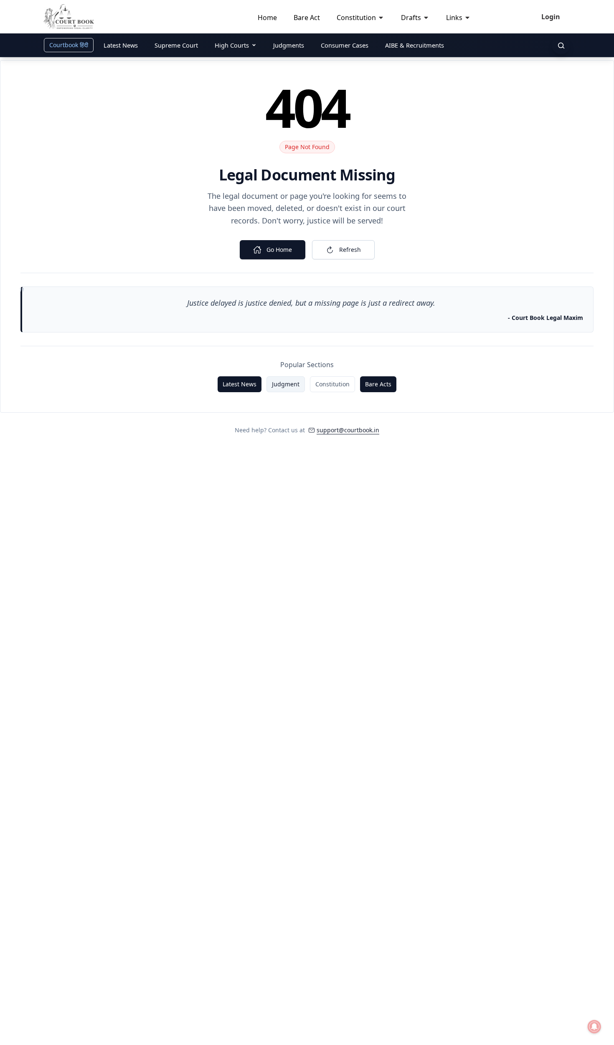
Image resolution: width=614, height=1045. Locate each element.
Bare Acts (378, 384)
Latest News (239, 384)
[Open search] (561, 45)
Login (550, 16)
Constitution (332, 384)
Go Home (279, 250)
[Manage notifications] (594, 1026)
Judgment (285, 384)
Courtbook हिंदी (68, 45)
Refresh (350, 250)
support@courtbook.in (348, 430)
